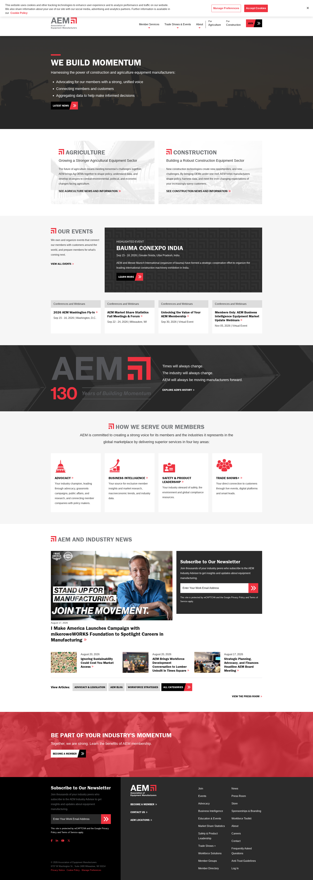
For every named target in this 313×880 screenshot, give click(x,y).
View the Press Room (246, 696)
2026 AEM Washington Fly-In (74, 312)
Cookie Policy (73, 870)
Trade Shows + (207, 845)
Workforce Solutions (210, 853)
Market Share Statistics (211, 826)
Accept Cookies (256, 8)
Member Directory (208, 868)
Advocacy (63, 478)
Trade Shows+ (228, 478)
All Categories (173, 687)
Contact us (137, 812)
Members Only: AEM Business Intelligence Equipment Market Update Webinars (237, 316)
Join (250, 23)
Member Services (149, 24)
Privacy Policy (238, 597)
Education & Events (209, 818)
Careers (236, 833)
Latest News (61, 105)
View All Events (61, 263)
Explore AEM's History (177, 389)
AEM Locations (139, 820)
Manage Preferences (91, 870)
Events (202, 796)
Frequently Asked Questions (241, 851)
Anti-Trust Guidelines (243, 860)
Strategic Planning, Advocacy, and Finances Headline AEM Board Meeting (241, 664)
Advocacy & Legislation (90, 687)
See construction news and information (197, 191)
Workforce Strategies (143, 687)
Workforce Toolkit (241, 818)
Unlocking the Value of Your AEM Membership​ (181, 314)
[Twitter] (68, 840)
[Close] (307, 8)
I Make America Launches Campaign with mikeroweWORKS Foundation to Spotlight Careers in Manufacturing (107, 634)
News (234, 788)
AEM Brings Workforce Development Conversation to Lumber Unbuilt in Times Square (169, 664)
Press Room (238, 796)
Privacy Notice (58, 870)
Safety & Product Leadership (176, 480)
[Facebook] (52, 840)
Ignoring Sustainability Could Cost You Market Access (97, 663)
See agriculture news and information (88, 191)
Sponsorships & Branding (246, 811)
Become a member (65, 753)
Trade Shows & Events (177, 24)
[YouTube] (63, 840)
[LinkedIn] (56, 840)
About (199, 24)
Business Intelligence (127, 478)
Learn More (126, 276)
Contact (235, 841)
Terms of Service (69, 832)
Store (234, 803)
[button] (215, 23)
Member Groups (207, 860)
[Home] (64, 23)
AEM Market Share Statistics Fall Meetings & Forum (128, 314)
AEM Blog (116, 687)
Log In (235, 868)
